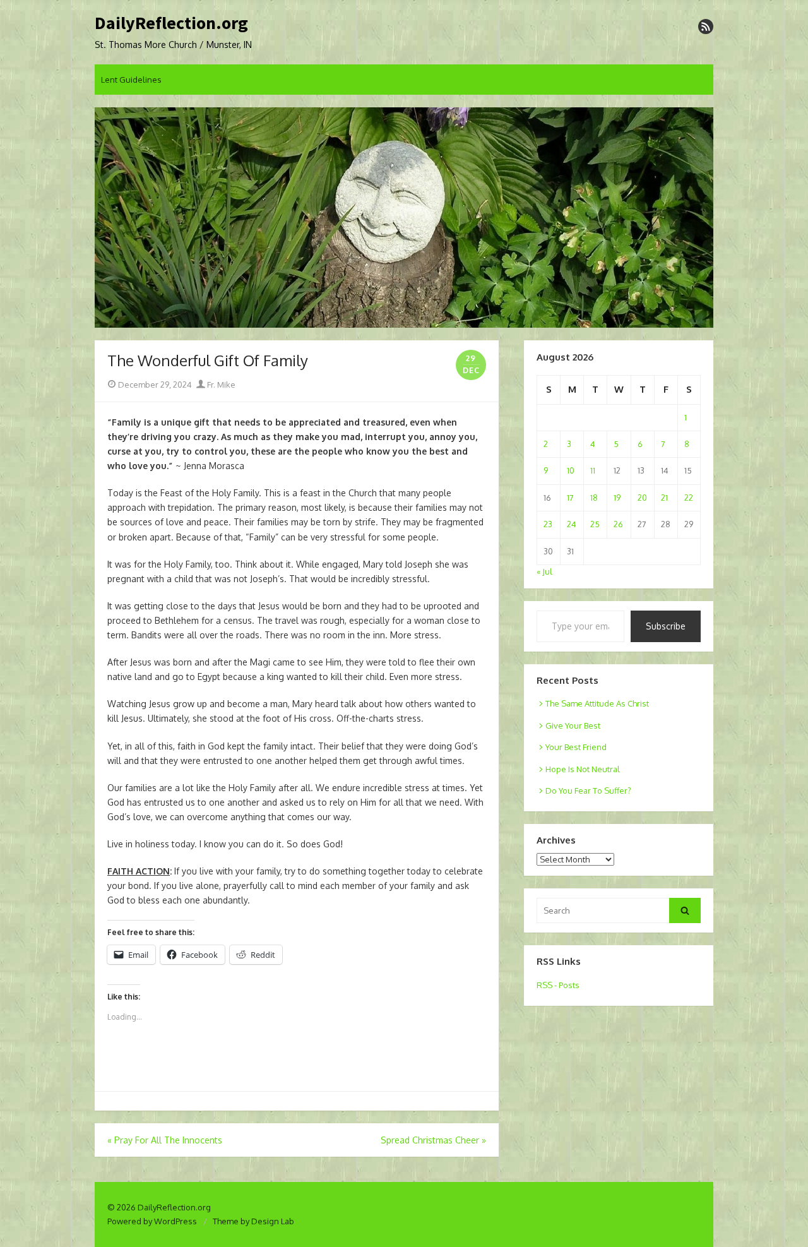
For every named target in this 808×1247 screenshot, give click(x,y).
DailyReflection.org (171, 23)
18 (594, 497)
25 (595, 524)
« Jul (544, 571)
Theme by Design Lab (253, 1221)
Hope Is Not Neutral (582, 769)
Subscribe (666, 626)
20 (642, 497)
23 (548, 524)
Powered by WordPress (152, 1221)
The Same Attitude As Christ (597, 703)
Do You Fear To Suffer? (588, 790)
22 (688, 497)
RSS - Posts (558, 985)
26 (618, 524)
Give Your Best (572, 725)
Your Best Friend (576, 747)
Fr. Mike (220, 384)
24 (571, 524)
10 (570, 470)
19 (617, 497)
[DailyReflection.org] (404, 217)
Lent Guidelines (131, 80)
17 (570, 497)
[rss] (705, 26)
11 (592, 470)
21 (664, 497)
